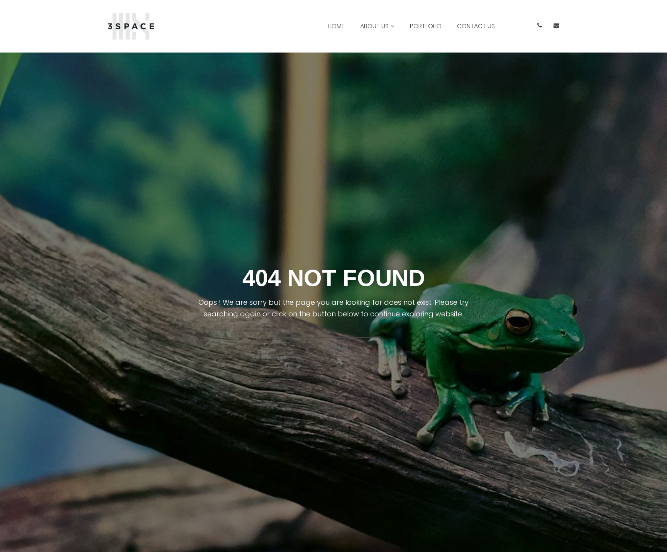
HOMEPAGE (333, 347)
